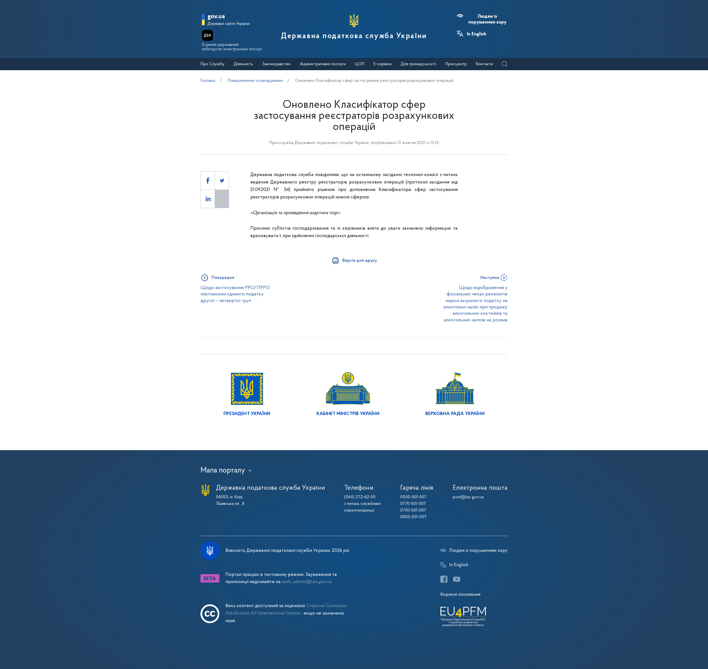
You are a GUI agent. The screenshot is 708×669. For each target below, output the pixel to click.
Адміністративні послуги (323, 64)
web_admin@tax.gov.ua (307, 581)
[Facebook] (443, 579)
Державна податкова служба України (354, 36)
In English (476, 34)
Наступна (489, 278)
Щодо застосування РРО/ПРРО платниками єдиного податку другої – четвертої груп (235, 294)
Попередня (223, 278)
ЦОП (360, 64)
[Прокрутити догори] (680, 646)
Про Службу (213, 64)
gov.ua (216, 17)
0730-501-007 (413, 510)
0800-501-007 (413, 517)
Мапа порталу (223, 470)
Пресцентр (456, 64)
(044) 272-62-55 (360, 497)
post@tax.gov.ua (468, 497)
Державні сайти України (228, 24)
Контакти (484, 64)
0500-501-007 (413, 497)
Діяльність (243, 64)
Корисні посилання (460, 594)
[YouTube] (456, 579)
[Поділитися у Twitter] (222, 181)
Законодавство (276, 64)
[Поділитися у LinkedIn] (208, 199)
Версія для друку (359, 260)
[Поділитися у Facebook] (208, 181)
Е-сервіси (383, 64)
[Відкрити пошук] (504, 64)
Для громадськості (418, 64)
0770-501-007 (413, 504)
